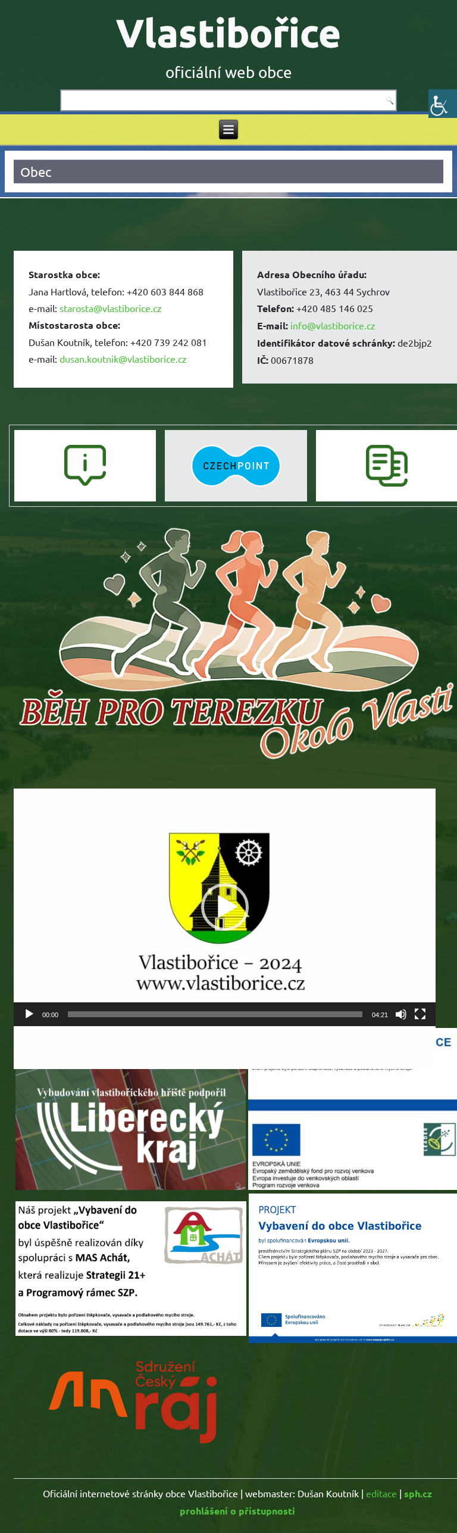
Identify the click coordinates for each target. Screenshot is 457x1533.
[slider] (215, 1014)
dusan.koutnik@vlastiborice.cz (123, 358)
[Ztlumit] (401, 1014)
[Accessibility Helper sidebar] (442, 103)
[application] (225, 907)
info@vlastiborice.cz (332, 325)
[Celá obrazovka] (420, 1014)
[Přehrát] (29, 1014)
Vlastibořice (228, 32)
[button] (225, 907)
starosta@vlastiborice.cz (111, 308)
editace (381, 1493)
